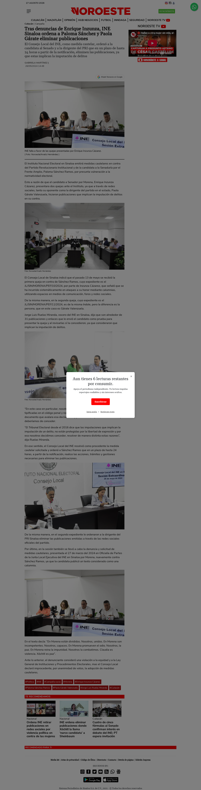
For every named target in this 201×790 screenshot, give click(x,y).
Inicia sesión (92, 412)
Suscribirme (101, 401)
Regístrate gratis (107, 412)
